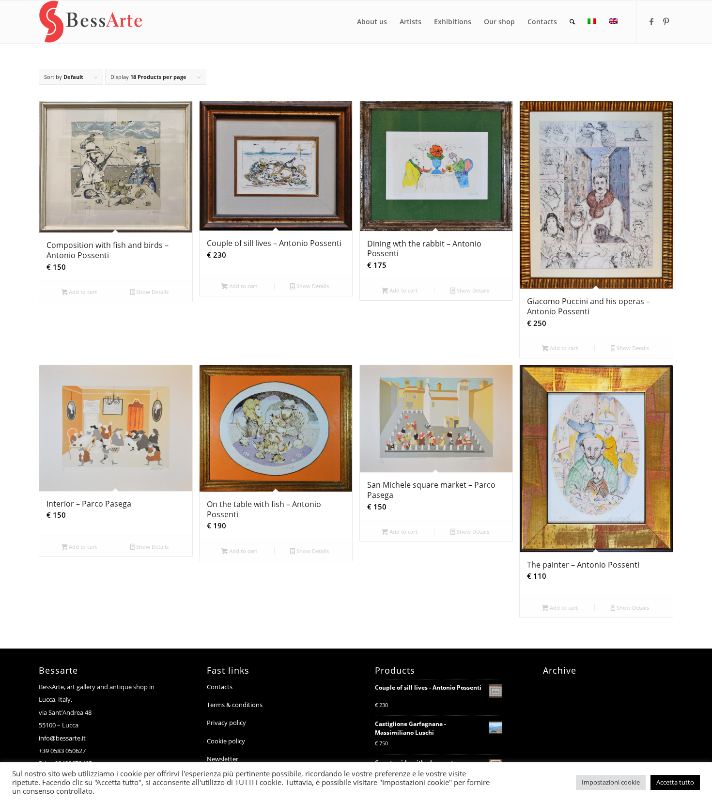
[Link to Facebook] (651, 21)
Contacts (219, 686)
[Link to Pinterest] (666, 21)
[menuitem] (372, 21)
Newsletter (222, 759)
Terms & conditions (235, 704)
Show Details (152, 291)
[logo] (91, 21)
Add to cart (82, 291)
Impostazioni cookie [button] (611, 782)
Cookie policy (226, 741)
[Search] (572, 21)
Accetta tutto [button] (675, 782)
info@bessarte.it (62, 738)
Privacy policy (226, 722)
